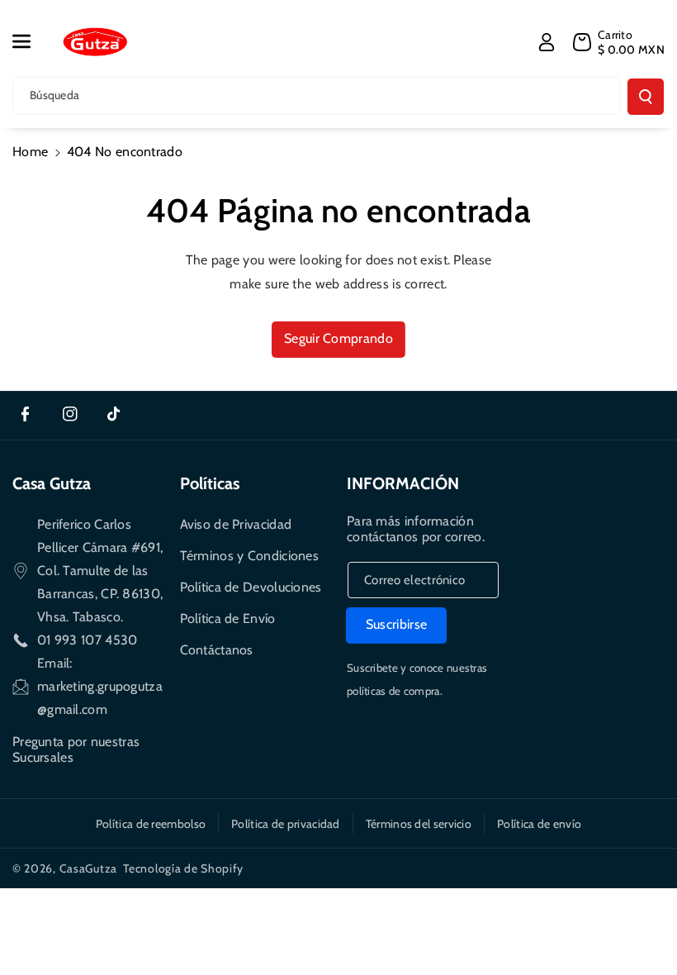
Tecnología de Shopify (183, 868)
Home (30, 151)
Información (403, 483)
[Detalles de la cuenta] (546, 42)
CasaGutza (88, 868)
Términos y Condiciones (250, 556)
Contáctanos (216, 650)
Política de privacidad (285, 823)
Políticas (209, 483)
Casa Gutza (51, 483)
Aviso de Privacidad (236, 524)
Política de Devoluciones (251, 587)
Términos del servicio (418, 823)
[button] (30, 41)
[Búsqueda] (645, 96)
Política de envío (539, 823)
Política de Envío (228, 618)
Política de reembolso (151, 823)
